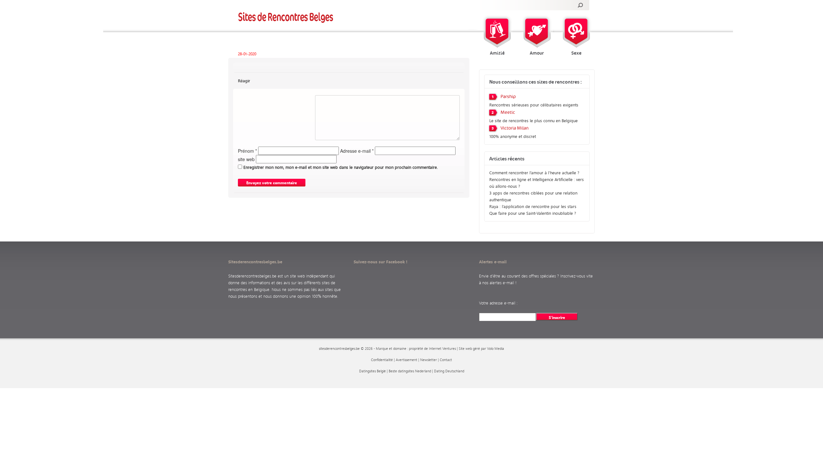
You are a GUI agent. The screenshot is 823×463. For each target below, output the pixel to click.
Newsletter (428, 360)
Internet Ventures (442, 348)
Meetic (508, 112)
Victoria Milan (515, 128)
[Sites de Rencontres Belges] (286, 17)
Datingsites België (372, 371)
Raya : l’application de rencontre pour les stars (532, 206)
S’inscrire (557, 317)
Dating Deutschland (449, 371)
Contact (446, 360)
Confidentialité (382, 360)
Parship (508, 97)
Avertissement (406, 360)
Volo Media (495, 348)
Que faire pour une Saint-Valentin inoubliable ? (532, 213)
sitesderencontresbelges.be (339, 348)
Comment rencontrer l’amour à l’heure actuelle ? (534, 172)
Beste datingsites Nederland (410, 371)
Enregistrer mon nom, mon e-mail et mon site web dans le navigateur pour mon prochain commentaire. (340, 167)
